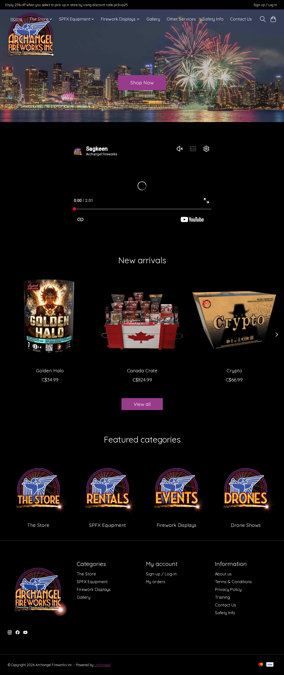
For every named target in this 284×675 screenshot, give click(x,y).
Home (16, 19)
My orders (155, 581)
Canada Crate (142, 371)
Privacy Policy (228, 589)
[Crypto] (234, 321)
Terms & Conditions (233, 581)
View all (142, 404)
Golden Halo (50, 371)
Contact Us (241, 19)
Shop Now (142, 82)
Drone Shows (246, 525)
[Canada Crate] (142, 321)
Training (222, 597)
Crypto (234, 371)
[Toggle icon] (262, 19)
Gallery (153, 19)
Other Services (181, 19)
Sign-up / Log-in (161, 574)
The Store (38, 525)
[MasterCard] (260, 665)
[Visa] (269, 665)
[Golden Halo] (50, 321)
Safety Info (213, 19)
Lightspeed (102, 665)
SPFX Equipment (107, 525)
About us (223, 574)
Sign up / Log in (265, 5)
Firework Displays (176, 525)
